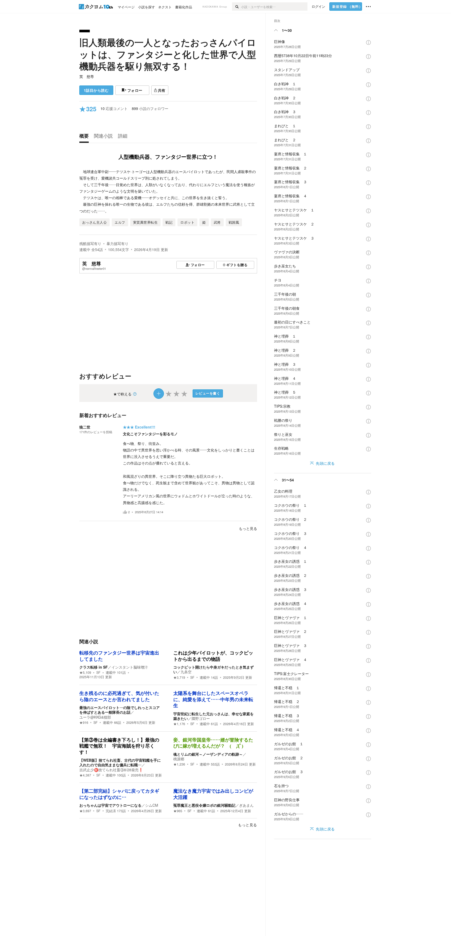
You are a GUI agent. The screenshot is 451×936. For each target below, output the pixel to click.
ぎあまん (246, 805)
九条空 (186, 671)
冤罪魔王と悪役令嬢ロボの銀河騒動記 (204, 805)
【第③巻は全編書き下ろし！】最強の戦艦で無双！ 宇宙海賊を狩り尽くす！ (119, 746)
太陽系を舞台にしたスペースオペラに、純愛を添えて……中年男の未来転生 (213, 699)
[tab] (85, 137)
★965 (177, 811)
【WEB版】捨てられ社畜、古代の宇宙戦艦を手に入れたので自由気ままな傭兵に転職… (120, 762)
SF (98, 672)
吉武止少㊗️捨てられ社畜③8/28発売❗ (111, 769)
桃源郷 (178, 758)
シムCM (151, 805)
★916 (83, 722)
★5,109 (85, 672)
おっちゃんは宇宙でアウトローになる (110, 805)
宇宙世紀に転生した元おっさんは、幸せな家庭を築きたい (213, 716)
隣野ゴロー (201, 718)
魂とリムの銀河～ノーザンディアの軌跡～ (208, 754)
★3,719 (179, 677)
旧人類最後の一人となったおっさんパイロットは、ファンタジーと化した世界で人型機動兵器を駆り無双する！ (167, 54)
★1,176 (179, 724)
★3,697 (85, 811)
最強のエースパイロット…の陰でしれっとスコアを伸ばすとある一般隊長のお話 (119, 710)
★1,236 (179, 764)
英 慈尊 (86, 76)
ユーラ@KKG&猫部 (95, 717)
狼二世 (84, 427)
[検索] (236, 6)
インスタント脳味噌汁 (129, 667)
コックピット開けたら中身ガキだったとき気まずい (213, 669)
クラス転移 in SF (93, 667)
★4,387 (85, 775)
